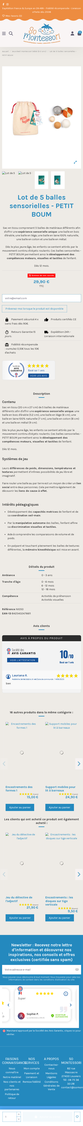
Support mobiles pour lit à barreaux (60, 788)
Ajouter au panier (20, 807)
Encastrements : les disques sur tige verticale (59, 901)
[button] (4, 763)
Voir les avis (38, 375)
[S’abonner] (77, 969)
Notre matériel (12, 1077)
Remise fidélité (32, 1081)
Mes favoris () (13, 16)
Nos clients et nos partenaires (12, 1085)
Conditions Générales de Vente (51, 1085)
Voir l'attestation (22, 660)
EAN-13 (6, 613)
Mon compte (32, 1068)
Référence (8, 609)
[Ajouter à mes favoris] (77, 1117)
